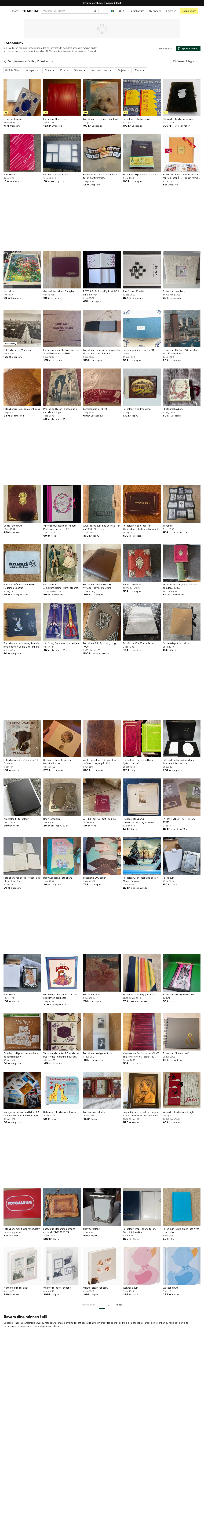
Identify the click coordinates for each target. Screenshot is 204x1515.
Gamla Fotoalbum (13, 525)
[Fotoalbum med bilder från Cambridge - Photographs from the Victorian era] (142, 504)
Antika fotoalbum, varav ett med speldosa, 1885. (180, 586)
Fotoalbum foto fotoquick (137, 119)
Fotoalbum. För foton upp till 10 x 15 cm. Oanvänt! (141, 879)
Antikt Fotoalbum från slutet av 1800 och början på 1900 (99, 762)
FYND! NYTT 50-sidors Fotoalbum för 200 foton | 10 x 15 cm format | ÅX (181, 176)
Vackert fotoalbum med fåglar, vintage (179, 1114)
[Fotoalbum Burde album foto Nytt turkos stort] (181, 1207)
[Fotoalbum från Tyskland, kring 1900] (102, 622)
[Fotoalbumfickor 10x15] (102, 387)
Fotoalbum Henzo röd (54, 119)
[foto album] (22, 269)
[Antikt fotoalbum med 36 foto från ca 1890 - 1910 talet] (102, 504)
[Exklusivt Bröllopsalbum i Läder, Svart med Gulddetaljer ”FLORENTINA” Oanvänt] (181, 738)
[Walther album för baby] (22, 1266)
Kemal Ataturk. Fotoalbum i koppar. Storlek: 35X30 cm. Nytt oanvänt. (141, 1114)
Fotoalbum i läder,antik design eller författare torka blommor (101, 352)
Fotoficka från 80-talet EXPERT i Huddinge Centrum (21, 586)
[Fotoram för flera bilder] (62, 153)
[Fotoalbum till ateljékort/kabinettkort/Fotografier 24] (62, 563)
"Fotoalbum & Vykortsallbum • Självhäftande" (139, 762)
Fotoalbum (9, 174)
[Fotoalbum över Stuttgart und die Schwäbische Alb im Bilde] (62, 328)
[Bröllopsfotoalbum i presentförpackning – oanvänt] (142, 797)
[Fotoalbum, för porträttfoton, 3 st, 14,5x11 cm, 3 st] (22, 856)
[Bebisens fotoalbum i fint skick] (62, 1090)
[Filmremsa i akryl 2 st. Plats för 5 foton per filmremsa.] (102, 153)
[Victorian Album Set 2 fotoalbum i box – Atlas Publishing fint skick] (62, 1032)
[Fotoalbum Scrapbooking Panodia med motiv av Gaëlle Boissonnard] (22, 622)
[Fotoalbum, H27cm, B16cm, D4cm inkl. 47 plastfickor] (181, 328)
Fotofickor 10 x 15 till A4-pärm (139, 643)
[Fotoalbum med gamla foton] (102, 1032)
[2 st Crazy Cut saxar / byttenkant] (62, 622)
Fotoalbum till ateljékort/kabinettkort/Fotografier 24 (62, 586)
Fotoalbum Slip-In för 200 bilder (140, 174)
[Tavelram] (181, 504)
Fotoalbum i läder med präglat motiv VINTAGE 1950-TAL (59, 1230)
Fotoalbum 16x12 (92, 994)
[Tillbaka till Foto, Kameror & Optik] (4, 61)
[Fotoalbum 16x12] (102, 973)
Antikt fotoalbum (132, 584)
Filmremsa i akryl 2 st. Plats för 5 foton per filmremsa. (100, 176)
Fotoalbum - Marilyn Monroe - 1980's (178, 996)
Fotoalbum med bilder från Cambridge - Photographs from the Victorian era (142, 527)
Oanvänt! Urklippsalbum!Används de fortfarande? (21, 1055)
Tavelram (168, 525)
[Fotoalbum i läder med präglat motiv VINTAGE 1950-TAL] (62, 1207)
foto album (9, 291)
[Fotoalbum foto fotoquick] (142, 97)
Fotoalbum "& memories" (176, 1053)
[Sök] (94, 11)
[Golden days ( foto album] (181, 622)
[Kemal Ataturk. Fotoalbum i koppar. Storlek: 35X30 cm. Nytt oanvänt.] (142, 1090)
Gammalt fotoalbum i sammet (178, 119)
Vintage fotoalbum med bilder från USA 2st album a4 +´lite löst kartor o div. (22, 1114)
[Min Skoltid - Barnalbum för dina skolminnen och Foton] (62, 973)
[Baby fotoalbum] (62, 797)
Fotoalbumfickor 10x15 (95, 409)
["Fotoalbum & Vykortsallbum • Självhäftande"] (142, 738)
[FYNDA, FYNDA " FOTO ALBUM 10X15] (181, 797)
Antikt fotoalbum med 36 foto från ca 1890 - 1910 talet (101, 527)
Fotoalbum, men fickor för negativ (22, 1228)
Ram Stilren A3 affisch (134, 291)
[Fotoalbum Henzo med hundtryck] (102, 97)
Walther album (130, 1287)
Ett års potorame (13, 119)
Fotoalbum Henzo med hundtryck (101, 119)
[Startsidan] (30, 11)
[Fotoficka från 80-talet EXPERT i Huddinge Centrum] (22, 563)
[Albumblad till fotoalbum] (22, 797)
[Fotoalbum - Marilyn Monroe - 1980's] (181, 973)
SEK (121, 11)
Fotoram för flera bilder (55, 174)
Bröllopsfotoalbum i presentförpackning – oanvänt (139, 821)
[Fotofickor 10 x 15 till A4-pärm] (142, 622)
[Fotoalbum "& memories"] (181, 1032)
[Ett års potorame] (22, 97)
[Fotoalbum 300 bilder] (102, 856)
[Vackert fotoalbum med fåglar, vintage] (181, 1090)
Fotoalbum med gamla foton (98, 1053)
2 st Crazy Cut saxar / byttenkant (61, 643)
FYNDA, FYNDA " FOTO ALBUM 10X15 (179, 821)
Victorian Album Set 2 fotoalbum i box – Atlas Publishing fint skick (61, 1055)
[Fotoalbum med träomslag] (142, 387)
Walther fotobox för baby (57, 1287)
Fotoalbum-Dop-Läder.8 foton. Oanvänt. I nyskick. (139, 1230)
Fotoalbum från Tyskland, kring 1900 (99, 645)
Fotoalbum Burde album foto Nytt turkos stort (181, 1230)
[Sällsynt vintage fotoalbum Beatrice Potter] (62, 738)
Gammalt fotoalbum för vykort (59, 291)
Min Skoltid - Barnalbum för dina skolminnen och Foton (60, 996)
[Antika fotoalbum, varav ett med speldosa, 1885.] (181, 563)
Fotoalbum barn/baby (174, 291)
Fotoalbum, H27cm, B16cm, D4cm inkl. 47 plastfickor (180, 352)
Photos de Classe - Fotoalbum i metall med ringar (60, 411)
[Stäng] (201, 3)
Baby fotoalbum (51, 819)
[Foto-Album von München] (22, 328)
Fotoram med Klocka (94, 1112)
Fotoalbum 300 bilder (94, 877)
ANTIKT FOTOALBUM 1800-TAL (100, 819)
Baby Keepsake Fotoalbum (57, 877)
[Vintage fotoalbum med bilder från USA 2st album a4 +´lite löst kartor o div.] (22, 1090)
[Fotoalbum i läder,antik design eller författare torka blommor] (102, 328)
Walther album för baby (16, 1287)
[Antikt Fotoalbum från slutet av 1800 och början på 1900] (102, 738)
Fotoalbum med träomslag (137, 409)
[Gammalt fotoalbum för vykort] (62, 269)
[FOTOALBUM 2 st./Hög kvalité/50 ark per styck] (102, 269)
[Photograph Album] (181, 387)
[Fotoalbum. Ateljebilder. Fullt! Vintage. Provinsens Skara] (102, 563)
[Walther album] (142, 1266)
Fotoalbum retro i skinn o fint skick (22, 409)
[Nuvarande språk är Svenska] (113, 11)
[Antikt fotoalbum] (142, 563)
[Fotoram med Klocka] (102, 1090)
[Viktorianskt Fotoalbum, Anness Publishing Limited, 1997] (62, 504)
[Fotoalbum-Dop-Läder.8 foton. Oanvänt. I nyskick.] (142, 1207)
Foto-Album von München (17, 350)
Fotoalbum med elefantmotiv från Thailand (21, 762)
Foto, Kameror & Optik (21, 61)
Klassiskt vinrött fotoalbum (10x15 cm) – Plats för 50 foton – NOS (141, 1055)
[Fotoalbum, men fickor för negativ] (22, 1207)
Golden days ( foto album (176, 643)
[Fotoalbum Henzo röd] (62, 97)
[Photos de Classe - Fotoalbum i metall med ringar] (62, 387)
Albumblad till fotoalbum (16, 819)
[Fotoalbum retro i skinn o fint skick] (22, 387)
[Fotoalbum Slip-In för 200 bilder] (142, 153)
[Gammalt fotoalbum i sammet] (181, 97)
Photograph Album (173, 409)
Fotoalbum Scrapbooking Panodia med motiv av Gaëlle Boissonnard (21, 645)
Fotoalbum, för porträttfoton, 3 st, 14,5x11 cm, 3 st (22, 879)
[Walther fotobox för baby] (62, 1266)
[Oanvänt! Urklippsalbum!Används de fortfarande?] (22, 1032)
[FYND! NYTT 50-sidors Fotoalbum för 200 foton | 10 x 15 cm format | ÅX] (181, 153)
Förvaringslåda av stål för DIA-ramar (139, 352)
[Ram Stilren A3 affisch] (142, 269)
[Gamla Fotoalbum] (22, 504)
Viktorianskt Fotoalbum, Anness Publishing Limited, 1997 (59, 527)
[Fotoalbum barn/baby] (181, 269)
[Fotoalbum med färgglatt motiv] (142, 973)
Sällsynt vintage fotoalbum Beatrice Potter (57, 762)
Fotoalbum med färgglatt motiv (139, 994)
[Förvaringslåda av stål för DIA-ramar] (142, 328)
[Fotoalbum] (22, 153)
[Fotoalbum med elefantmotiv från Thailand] (22, 738)
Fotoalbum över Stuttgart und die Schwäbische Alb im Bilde (61, 352)
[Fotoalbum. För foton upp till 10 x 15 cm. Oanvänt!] (142, 856)
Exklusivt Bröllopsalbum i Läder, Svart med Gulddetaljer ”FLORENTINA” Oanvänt (179, 762)
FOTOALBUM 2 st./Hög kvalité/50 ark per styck (101, 293)
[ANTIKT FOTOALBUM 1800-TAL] (102, 797)
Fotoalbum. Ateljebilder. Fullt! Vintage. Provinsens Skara (98, 586)
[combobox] (69, 11)
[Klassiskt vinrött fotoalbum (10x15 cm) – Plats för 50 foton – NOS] (142, 1032)
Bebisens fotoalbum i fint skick (59, 1112)
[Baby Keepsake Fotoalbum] (62, 856)
